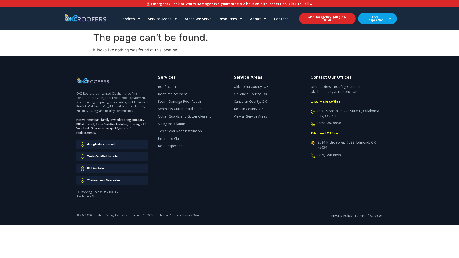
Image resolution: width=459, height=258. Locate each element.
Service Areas (159, 18)
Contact (281, 18)
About (255, 18)
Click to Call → (301, 3)
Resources (228, 18)
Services (127, 18)
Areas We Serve (198, 18)
